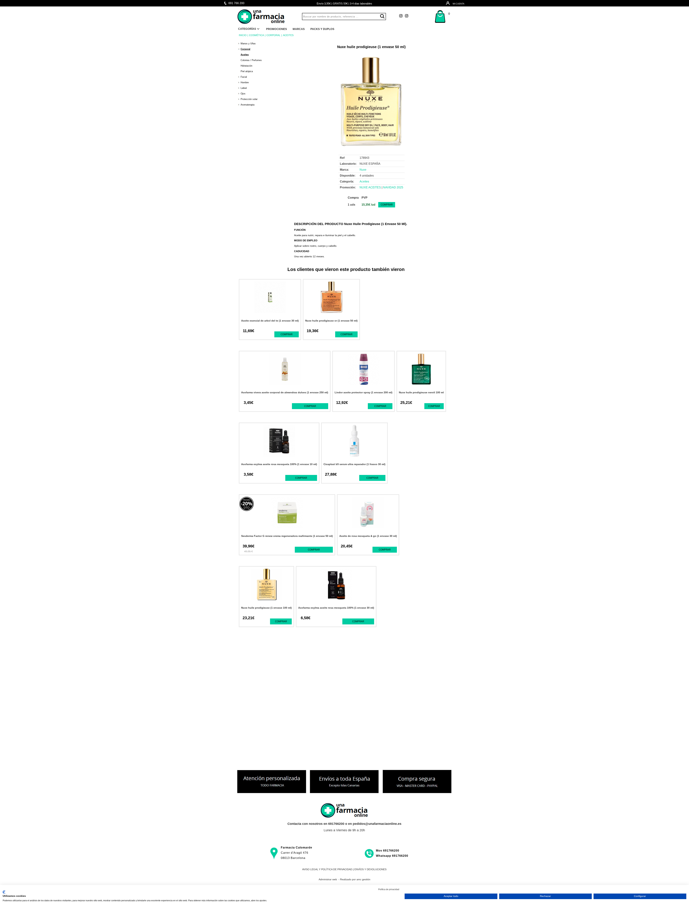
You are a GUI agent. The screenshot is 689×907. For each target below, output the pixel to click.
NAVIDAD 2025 (393, 187)
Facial (244, 77)
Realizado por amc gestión (355, 879)
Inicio (243, 35)
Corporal (273, 35)
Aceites (288, 35)
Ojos (243, 93)
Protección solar (249, 99)
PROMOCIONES (276, 29)
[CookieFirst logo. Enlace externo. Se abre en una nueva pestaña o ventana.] (4, 892)
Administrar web (328, 879)
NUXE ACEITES (370, 187)
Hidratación (246, 65)
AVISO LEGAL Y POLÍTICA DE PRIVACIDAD (327, 869)
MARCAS (299, 29)
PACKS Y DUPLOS (322, 29)
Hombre (245, 82)
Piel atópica (247, 71)
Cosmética (256, 35)
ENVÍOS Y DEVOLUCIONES (370, 869)
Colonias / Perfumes (251, 60)
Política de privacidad (388, 889)
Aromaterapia (247, 104)
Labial (244, 88)
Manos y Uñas (248, 43)
